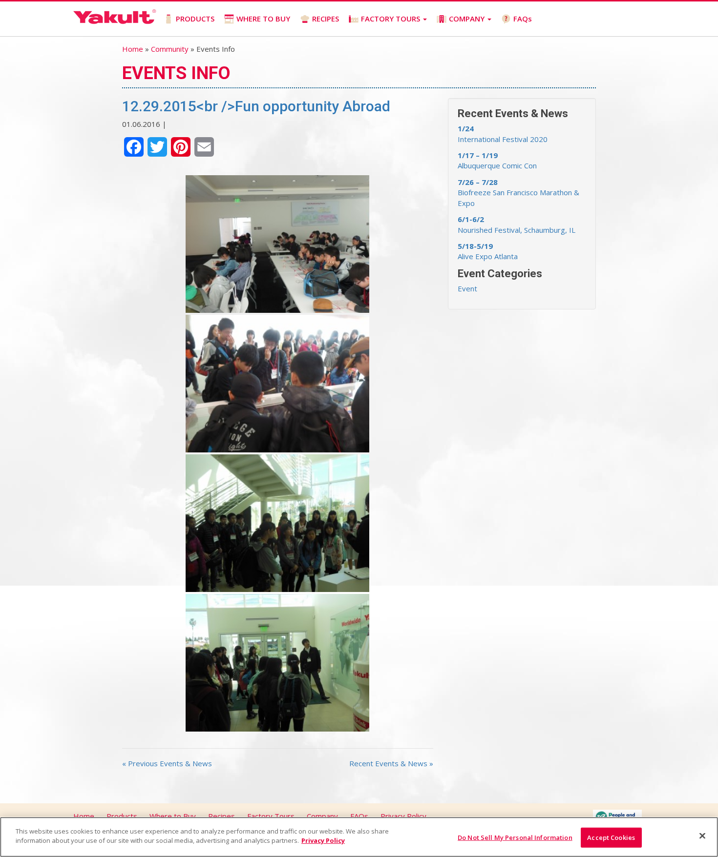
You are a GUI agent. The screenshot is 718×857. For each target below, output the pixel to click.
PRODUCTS (195, 18)
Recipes (221, 816)
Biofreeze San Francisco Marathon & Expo (518, 192)
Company (322, 816)
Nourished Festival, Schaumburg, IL (516, 224)
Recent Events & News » (391, 763)
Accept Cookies (611, 837)
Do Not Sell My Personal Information (515, 837)
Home (132, 49)
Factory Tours (271, 816)
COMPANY (467, 18)
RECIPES (325, 18)
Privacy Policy (403, 816)
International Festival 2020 (503, 133)
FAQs (522, 18)
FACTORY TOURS (391, 18)
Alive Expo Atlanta (488, 251)
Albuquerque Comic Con (497, 160)
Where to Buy (172, 816)
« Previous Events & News (167, 763)
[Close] (702, 835)
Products (121, 816)
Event (467, 288)
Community (170, 49)
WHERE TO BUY (263, 18)
